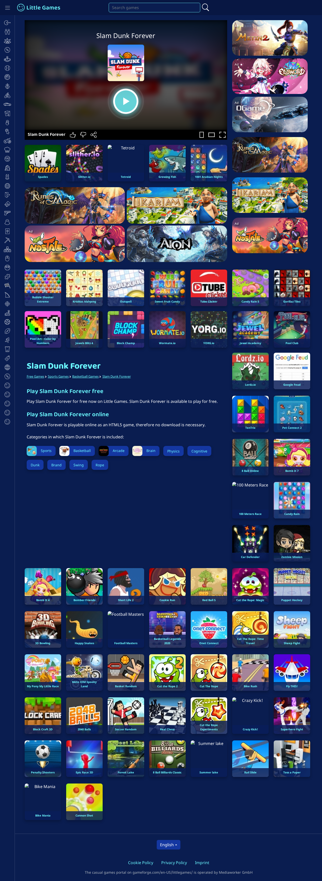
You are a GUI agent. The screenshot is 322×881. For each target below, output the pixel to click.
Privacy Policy (174, 862)
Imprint (202, 862)
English (167, 844)
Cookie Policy (140, 862)
